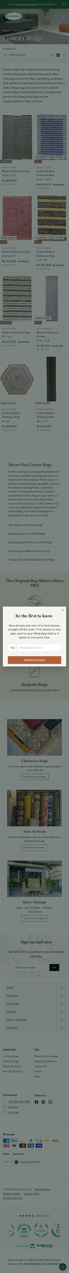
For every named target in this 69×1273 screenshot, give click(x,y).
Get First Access (34, 660)
